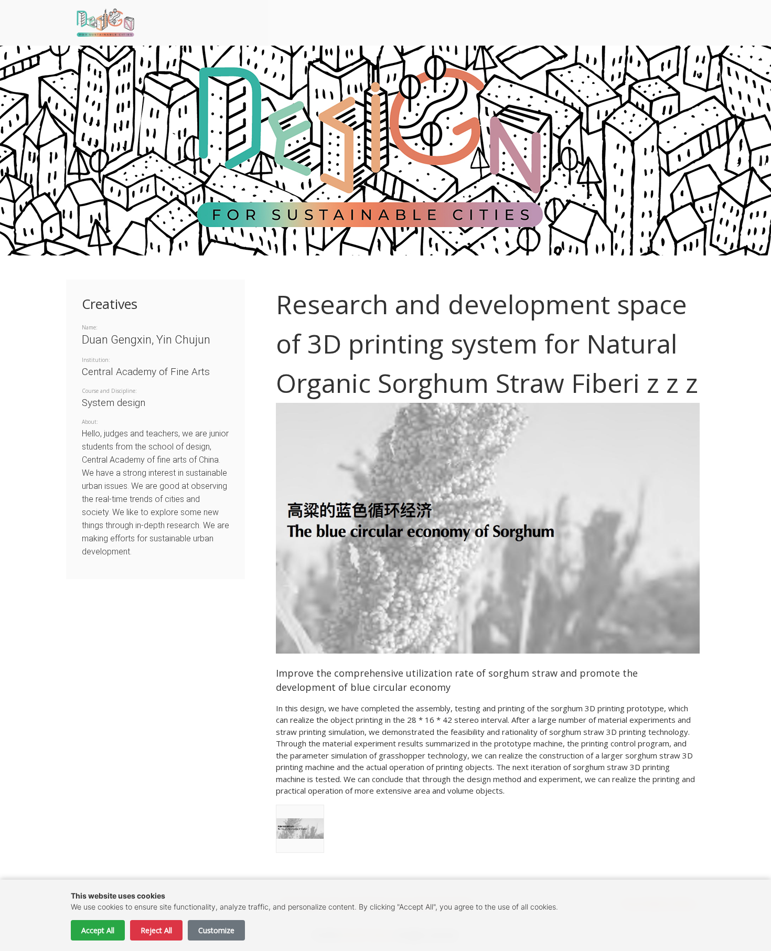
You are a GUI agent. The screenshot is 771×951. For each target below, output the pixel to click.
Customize (216, 930)
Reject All (156, 930)
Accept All (97, 930)
